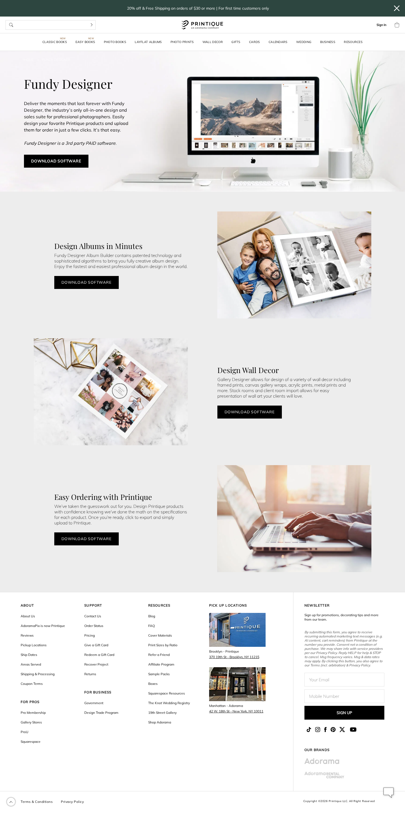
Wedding (303, 42)
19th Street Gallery (162, 713)
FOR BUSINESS (97, 692)
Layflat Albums (148, 42)
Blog (151, 616)
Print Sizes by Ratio (162, 645)
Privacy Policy (72, 802)
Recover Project (96, 664)
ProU (24, 732)
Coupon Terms (32, 684)
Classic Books (54, 42)
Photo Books (115, 42)
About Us (28, 616)
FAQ (151, 626)
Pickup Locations (34, 645)
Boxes (153, 684)
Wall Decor (212, 42)
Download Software (56, 161)
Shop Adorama (159, 722)
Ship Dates (29, 655)
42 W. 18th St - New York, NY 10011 (236, 711)
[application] (388, 793)
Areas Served (31, 664)
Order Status (93, 626)
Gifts (236, 42)
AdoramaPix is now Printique (43, 626)
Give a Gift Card (96, 645)
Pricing (89, 635)
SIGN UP (344, 712)
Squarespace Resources (166, 693)
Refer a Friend (159, 655)
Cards (254, 42)
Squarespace (30, 741)
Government (93, 703)
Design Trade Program (101, 713)
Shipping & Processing (38, 674)
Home (29, 60)
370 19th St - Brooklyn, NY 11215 (234, 657)
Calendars (278, 42)
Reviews (27, 635)
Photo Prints (182, 42)
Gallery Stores (31, 722)
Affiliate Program (161, 664)
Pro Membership (33, 713)
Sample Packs (159, 674)
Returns (90, 674)
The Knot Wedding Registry (169, 703)
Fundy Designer (56, 60)
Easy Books (85, 42)
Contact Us (92, 616)
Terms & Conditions (37, 802)
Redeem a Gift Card (99, 655)
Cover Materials (160, 635)
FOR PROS (30, 702)
